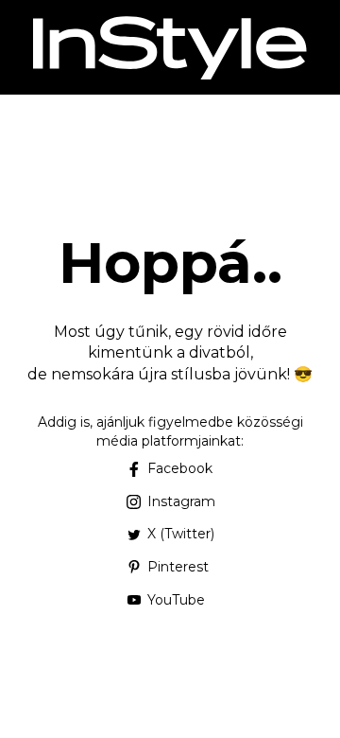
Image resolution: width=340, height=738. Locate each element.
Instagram (181, 501)
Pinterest (178, 566)
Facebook (179, 468)
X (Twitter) (180, 533)
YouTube (176, 599)
